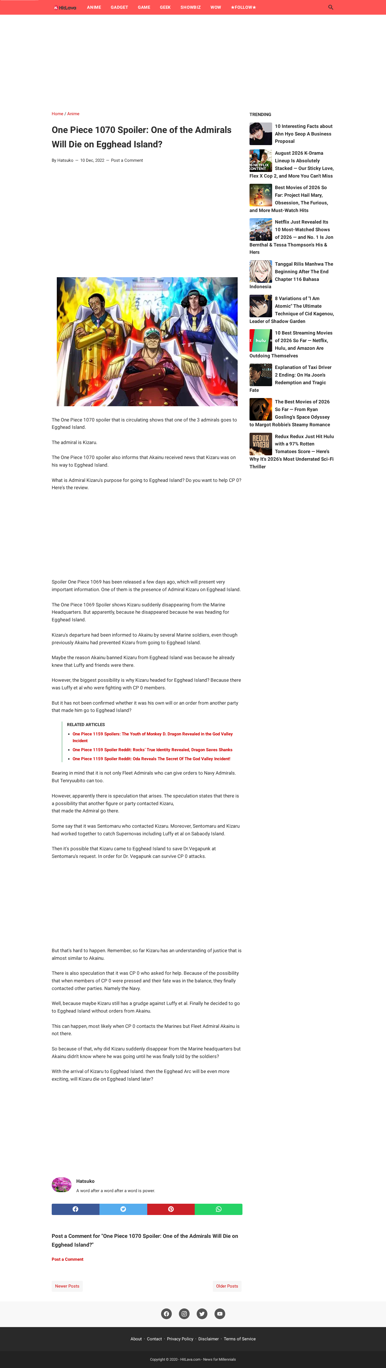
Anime (94, 7)
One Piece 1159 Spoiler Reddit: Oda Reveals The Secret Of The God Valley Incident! (151, 758)
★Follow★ (243, 7)
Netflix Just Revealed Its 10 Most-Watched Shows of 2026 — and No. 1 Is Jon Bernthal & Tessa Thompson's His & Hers (291, 237)
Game (144, 7)
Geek (165, 7)
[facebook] (75, 1209)
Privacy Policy (180, 1338)
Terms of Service (240, 1338)
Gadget (119, 7)
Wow (216, 7)
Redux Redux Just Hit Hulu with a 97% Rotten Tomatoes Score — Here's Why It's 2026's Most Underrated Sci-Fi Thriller (292, 451)
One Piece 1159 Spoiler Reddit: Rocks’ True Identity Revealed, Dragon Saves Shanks (153, 749)
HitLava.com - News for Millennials (208, 1359)
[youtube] (219, 1314)
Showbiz (191, 7)
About (136, 1338)
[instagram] (184, 1314)
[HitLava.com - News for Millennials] (64, 7)
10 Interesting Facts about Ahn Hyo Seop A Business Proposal (304, 133)
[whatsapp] (218, 1209)
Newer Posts (67, 1286)
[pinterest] (171, 1209)
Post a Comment (127, 160)
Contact (154, 1338)
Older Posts (227, 1286)
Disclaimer (208, 1338)
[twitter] (123, 1209)
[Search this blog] (331, 7)
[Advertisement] (193, 62)
